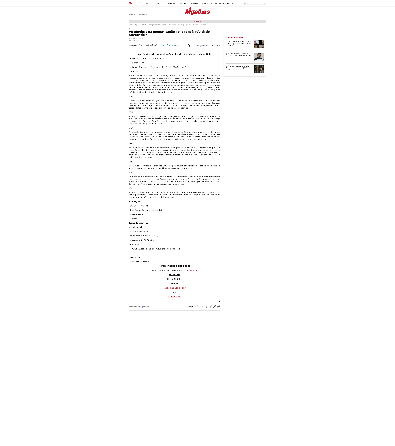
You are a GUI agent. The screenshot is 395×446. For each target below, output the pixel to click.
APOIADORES (193, 3)
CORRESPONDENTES (222, 3)
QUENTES (183, 3)
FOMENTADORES (206, 3)
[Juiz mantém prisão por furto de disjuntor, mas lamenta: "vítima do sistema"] (258, 45)
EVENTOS (235, 3)
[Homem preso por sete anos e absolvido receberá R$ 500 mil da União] (258, 69)
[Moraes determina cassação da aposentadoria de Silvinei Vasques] (258, 57)
